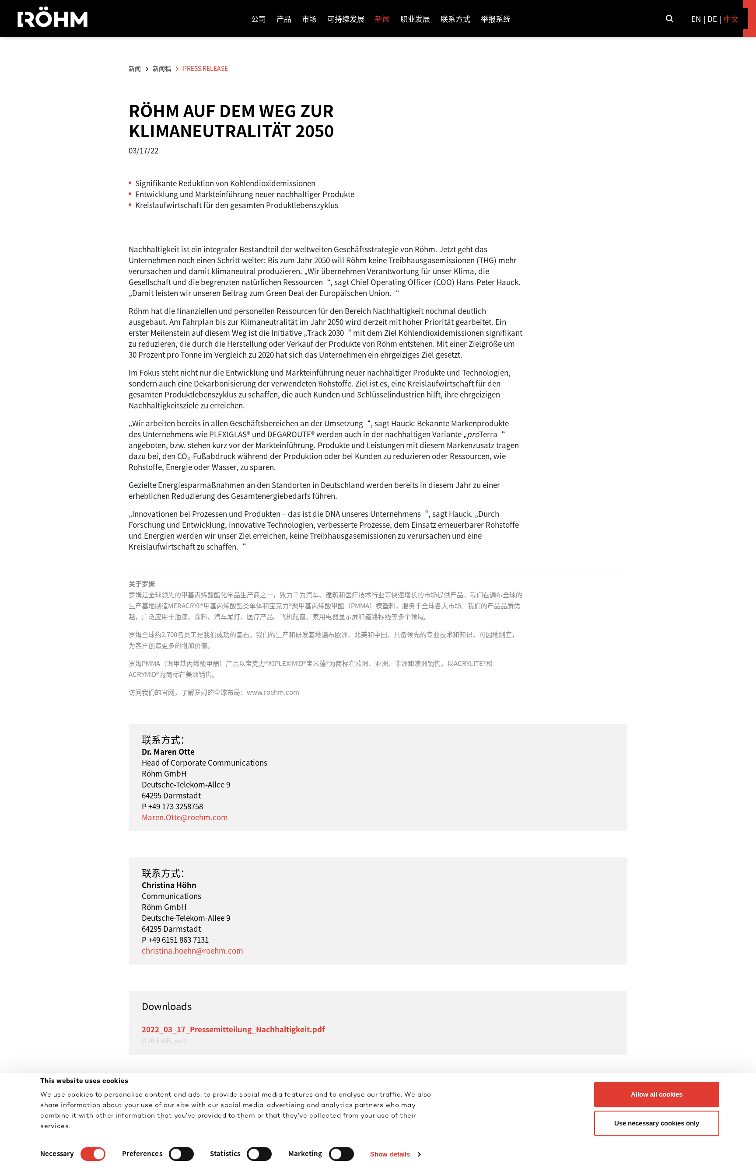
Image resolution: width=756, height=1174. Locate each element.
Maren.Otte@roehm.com (185, 817)
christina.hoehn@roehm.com (192, 950)
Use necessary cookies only (656, 1123)
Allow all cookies (656, 1094)
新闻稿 (162, 68)
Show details (390, 1154)
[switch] (181, 1154)
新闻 (135, 68)
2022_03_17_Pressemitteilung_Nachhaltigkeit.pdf (233, 1029)
